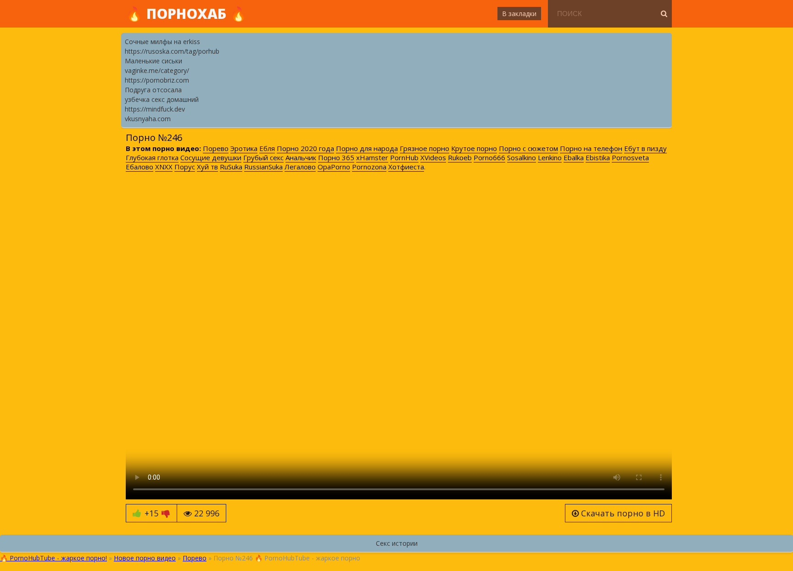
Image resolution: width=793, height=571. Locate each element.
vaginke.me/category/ (157, 70)
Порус (184, 166)
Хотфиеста (406, 166)
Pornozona (369, 166)
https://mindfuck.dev (155, 109)
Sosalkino (521, 157)
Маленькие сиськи (153, 60)
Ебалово (139, 166)
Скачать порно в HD (622, 513)
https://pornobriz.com (157, 80)
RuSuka (231, 166)
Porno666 (489, 157)
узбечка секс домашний (162, 99)
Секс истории (397, 543)
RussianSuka (263, 166)
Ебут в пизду (645, 148)
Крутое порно (474, 148)
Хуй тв (207, 166)
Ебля (267, 148)
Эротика (243, 148)
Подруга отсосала (153, 89)
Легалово (300, 166)
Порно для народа (367, 148)
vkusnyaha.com (148, 118)
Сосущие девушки (210, 157)
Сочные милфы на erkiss (162, 41)
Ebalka (574, 157)
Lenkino (550, 157)
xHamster (372, 157)
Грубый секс (263, 157)
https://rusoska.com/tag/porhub (172, 51)
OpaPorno (334, 166)
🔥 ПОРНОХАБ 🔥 (186, 13)
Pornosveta (630, 157)
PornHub (404, 157)
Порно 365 (336, 157)
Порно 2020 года (305, 148)
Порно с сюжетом (528, 148)
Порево (216, 148)
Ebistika (598, 157)
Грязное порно (424, 148)
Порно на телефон (591, 148)
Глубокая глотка (152, 157)
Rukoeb (460, 157)
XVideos (433, 157)
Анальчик (300, 157)
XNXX (164, 166)
